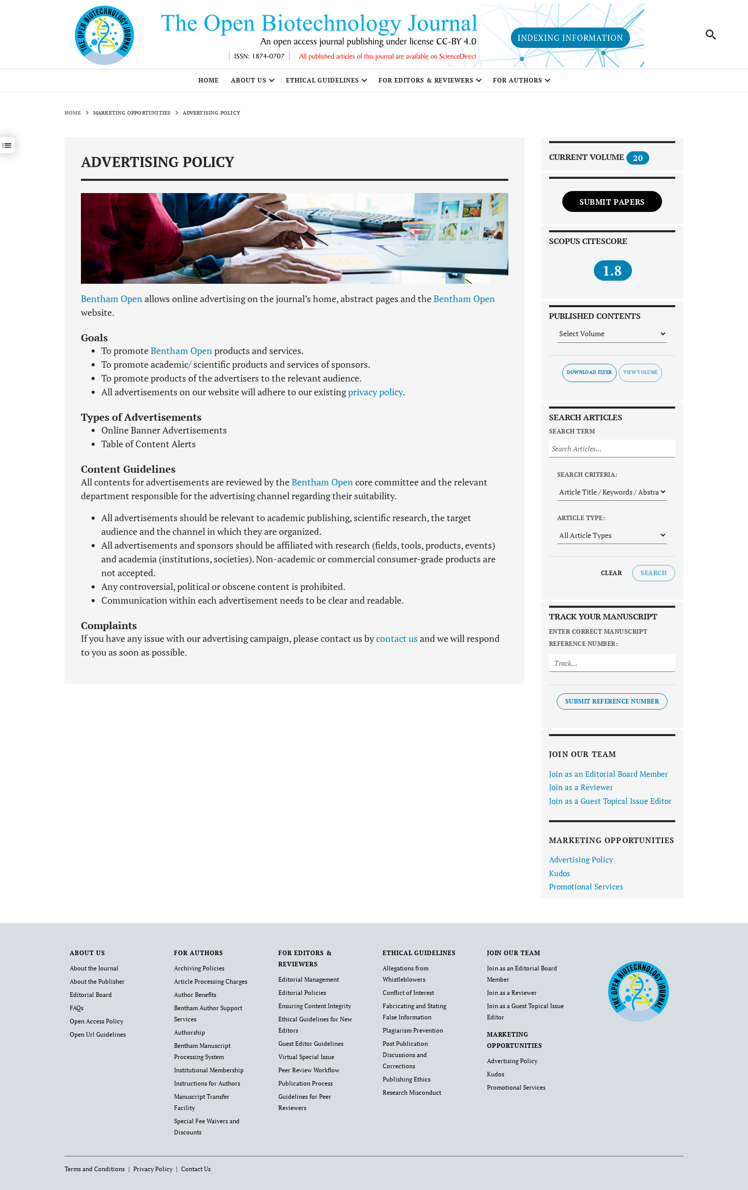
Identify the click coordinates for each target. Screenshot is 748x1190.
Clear (611, 573)
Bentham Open (111, 298)
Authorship (189, 1032)
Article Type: (581, 518)
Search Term (572, 431)
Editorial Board (91, 994)
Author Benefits (195, 994)
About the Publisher (97, 981)
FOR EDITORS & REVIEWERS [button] (426, 80)
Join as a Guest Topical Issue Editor (610, 801)
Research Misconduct (412, 1092)
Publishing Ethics (406, 1079)
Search (654, 573)
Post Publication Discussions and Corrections (405, 1055)
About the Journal (94, 968)
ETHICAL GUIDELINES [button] (322, 80)
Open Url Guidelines (98, 1034)
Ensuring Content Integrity (314, 1006)
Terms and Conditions (95, 1169)
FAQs (76, 1008)
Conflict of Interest (408, 992)
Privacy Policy (152, 1169)
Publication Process (305, 1083)
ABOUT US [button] (249, 80)
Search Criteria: (587, 474)
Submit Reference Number (612, 701)
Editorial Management (308, 979)
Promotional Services (586, 886)
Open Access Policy (96, 1021)
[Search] (711, 34)
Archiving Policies (199, 968)
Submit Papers (612, 202)
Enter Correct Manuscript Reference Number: (598, 637)
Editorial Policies (302, 992)
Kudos (559, 873)
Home (208, 80)
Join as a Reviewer (581, 787)
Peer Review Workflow (308, 1070)
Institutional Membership (209, 1070)
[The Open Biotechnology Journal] (638, 990)
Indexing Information (570, 37)
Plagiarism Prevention (413, 1030)
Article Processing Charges (210, 981)
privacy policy (375, 392)
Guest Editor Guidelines (310, 1043)
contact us (397, 638)
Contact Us (196, 1169)
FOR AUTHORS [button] (517, 80)
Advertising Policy (581, 859)
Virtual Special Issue (306, 1057)
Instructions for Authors (207, 1083)
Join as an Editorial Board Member (608, 774)
